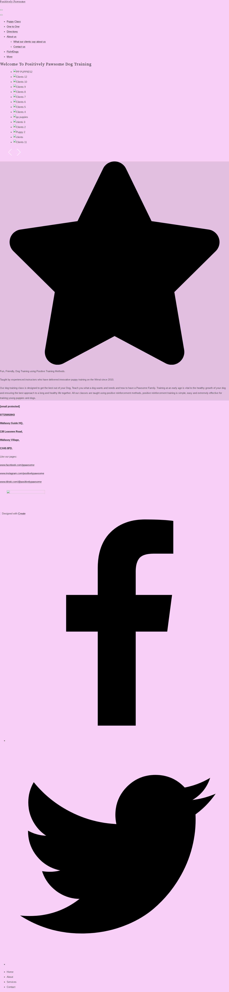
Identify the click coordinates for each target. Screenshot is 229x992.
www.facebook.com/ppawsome (17, 465)
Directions (12, 31)
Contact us (19, 46)
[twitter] (118, 964)
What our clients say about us (29, 41)
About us (11, 36)
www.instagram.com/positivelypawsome (22, 473)
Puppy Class (14, 21)
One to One (13, 26)
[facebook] (118, 740)
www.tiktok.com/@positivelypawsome (21, 481)
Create (21, 513)
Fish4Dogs (13, 51)
